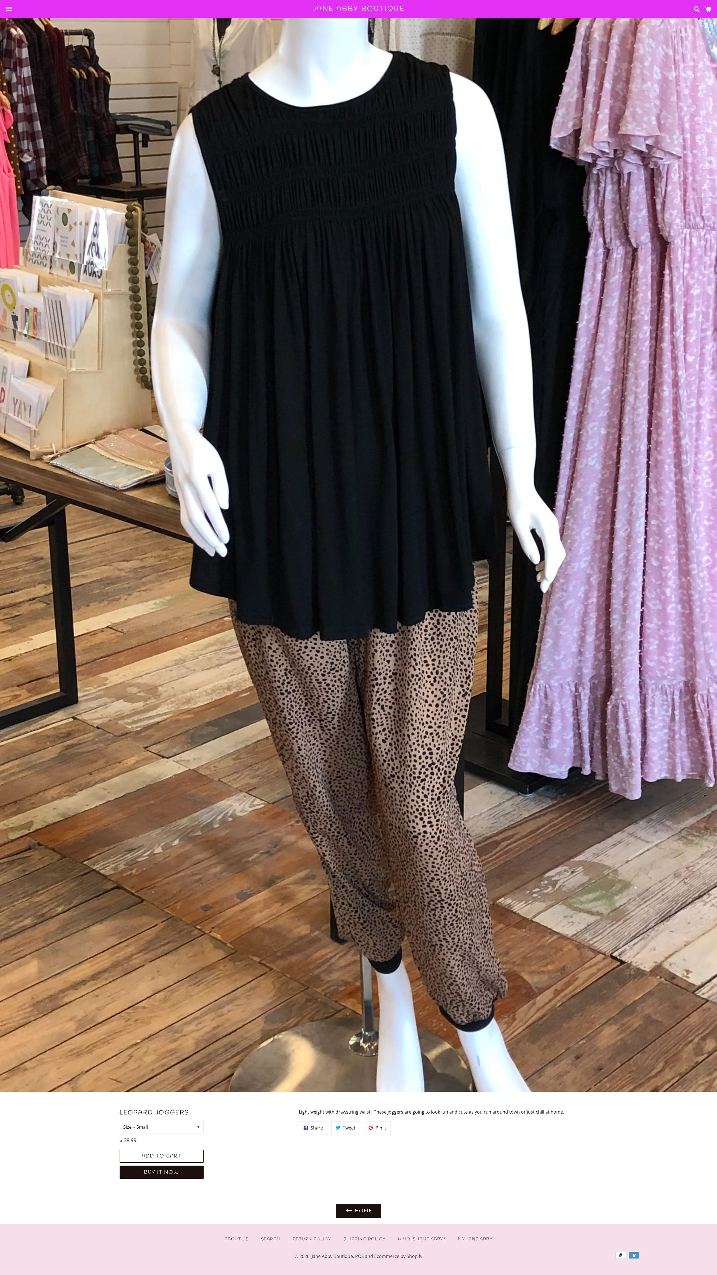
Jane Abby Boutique (359, 9)
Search (270, 1239)
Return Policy (312, 1239)
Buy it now (161, 1172)
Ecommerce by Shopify (398, 1256)
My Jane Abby (475, 1239)
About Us (237, 1239)
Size (127, 1127)
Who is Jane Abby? (422, 1239)
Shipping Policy (364, 1239)
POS (359, 1256)
